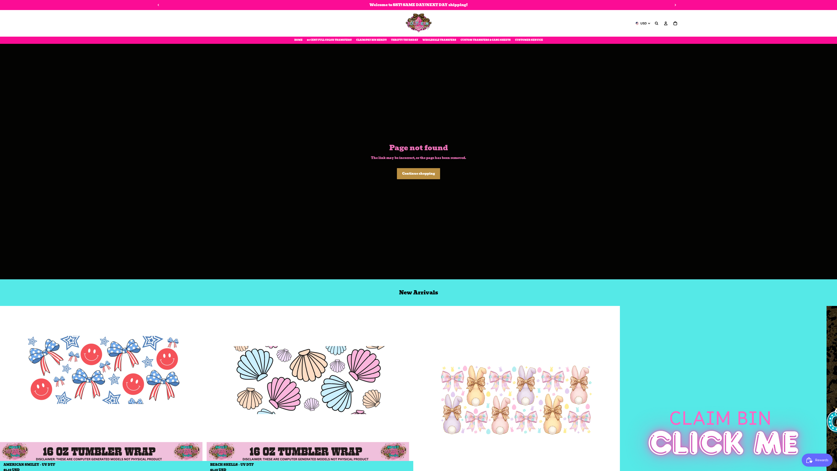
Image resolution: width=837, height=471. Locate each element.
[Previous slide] (158, 5)
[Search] (656, 23)
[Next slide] (675, 5)
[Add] (200, 454)
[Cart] (675, 23)
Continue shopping (418, 173)
